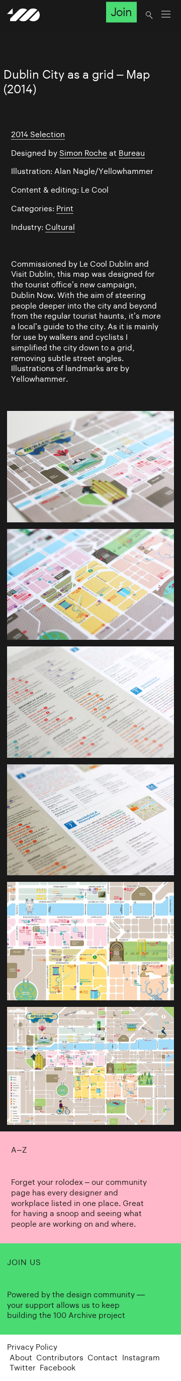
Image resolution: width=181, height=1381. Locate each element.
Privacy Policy (32, 1347)
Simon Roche (83, 153)
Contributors (59, 1357)
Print (64, 208)
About (21, 1357)
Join (121, 12)
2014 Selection (38, 134)
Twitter (23, 1367)
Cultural (60, 227)
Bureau (132, 153)
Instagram (141, 1357)
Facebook (57, 1367)
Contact (102, 1357)
